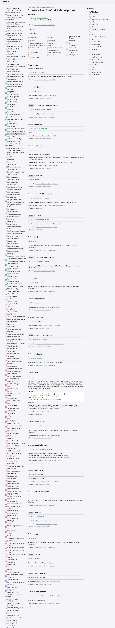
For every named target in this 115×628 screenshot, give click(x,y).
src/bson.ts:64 (38, 208)
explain (55, 227)
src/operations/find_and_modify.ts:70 (44, 365)
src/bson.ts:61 (38, 414)
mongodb (6, 2)
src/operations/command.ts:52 (42, 484)
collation (55, 136)
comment (55, 165)
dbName (55, 184)
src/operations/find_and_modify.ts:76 (44, 566)
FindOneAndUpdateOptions (44, 7)
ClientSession (39, 516)
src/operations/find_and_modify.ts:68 (44, 250)
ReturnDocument (44, 496)
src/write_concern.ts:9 (40, 606)
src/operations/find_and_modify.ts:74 (44, 547)
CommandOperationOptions (39, 18)
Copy (81, 394)
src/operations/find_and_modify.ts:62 (44, 25)
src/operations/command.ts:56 (42, 98)
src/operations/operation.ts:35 (42, 347)
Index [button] (31, 29)
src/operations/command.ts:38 (42, 438)
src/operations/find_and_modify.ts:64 (44, 80)
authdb (55, 95)
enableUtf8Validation (59, 205)
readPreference (57, 460)
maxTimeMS (56, 307)
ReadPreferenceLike (46, 449)
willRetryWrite (57, 581)
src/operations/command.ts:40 (42, 138)
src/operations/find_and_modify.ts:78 (44, 291)
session (55, 524)
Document (41, 72)
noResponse (56, 325)
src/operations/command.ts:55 (42, 186)
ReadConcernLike (43, 426)
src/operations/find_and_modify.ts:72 (44, 505)
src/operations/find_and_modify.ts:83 (44, 271)
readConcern (56, 435)
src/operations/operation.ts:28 (42, 584)
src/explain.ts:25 (38, 230)
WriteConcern (43, 596)
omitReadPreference (58, 344)
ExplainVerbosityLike (42, 219)
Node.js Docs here (52, 383)
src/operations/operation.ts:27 (42, 526)
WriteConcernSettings (55, 596)
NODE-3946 (46, 407)
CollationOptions (42, 128)
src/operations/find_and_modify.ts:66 (44, 117)
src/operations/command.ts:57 (42, 328)
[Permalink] (46, 68)
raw (54, 412)
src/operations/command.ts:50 (42, 168)
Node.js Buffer (55, 381)
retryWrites (56, 482)
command (61, 245)
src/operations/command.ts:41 (42, 310)
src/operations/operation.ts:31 (42, 463)
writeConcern (56, 603)
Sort (34, 538)
